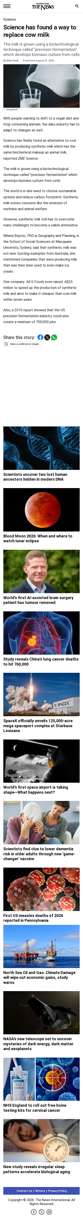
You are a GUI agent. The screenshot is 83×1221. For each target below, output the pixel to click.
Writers (40, 1190)
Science (9, 19)
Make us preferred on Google (24, 344)
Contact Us (24, 1190)
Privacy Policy (57, 1190)
